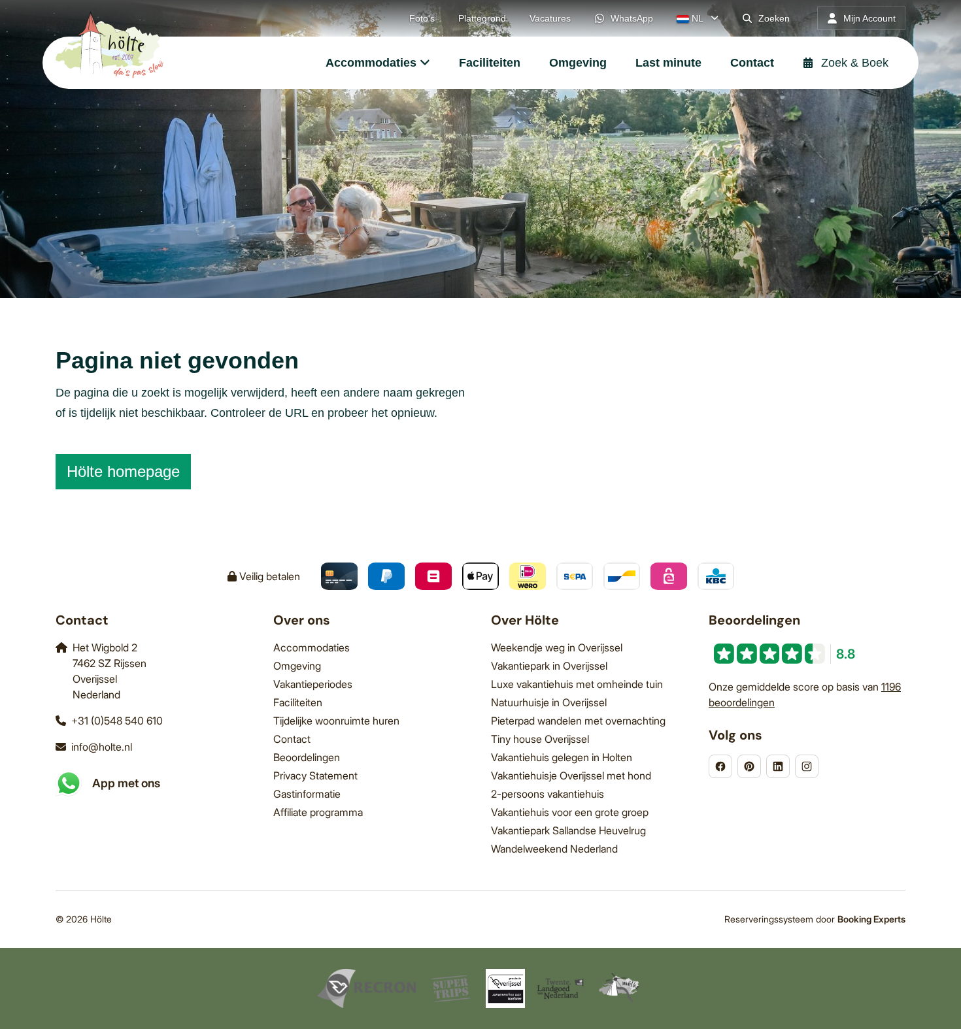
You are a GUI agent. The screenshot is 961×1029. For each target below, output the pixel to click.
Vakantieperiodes (312, 684)
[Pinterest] (749, 766)
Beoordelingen (306, 757)
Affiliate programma (318, 812)
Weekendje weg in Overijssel (556, 647)
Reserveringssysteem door (814, 918)
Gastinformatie (307, 793)
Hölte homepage (123, 471)
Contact (292, 738)
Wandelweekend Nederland (554, 848)
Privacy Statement (315, 775)
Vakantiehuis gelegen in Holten (561, 757)
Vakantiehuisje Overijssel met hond (571, 775)
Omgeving (297, 665)
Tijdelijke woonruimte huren (336, 720)
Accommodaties (311, 647)
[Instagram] (806, 766)
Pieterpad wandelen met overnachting (578, 720)
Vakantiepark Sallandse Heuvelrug (568, 830)
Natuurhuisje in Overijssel (549, 702)
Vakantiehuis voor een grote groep (570, 812)
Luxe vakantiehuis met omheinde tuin (577, 684)
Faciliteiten (297, 702)
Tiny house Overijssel (540, 738)
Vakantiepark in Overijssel (549, 665)
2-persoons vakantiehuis (547, 793)
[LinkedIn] (778, 766)
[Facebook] (720, 766)
